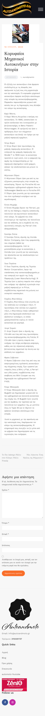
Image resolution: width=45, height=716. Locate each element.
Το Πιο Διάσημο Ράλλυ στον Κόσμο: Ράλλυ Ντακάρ (11, 458)
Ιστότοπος (6, 545)
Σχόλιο (5, 490)
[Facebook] (5, 702)
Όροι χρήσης (7, 663)
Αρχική (5, 652)
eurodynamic (28, 77)
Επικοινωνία (7, 669)
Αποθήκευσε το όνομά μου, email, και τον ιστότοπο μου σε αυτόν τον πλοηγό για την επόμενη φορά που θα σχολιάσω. (19, 562)
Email (5, 534)
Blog (4, 658)
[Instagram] (12, 702)
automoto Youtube (11, 674)
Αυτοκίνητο (11, 77)
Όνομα (5, 523)
